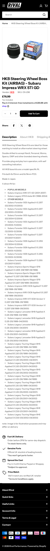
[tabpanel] (25, 286)
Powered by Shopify (36, 546)
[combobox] (25, 15)
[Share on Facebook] (14, 125)
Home (5, 23)
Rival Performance (18, 546)
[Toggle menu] (3, 5)
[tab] (9, 137)
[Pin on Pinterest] (30, 125)
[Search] (44, 14)
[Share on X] (22, 125)
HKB (12, 92)
